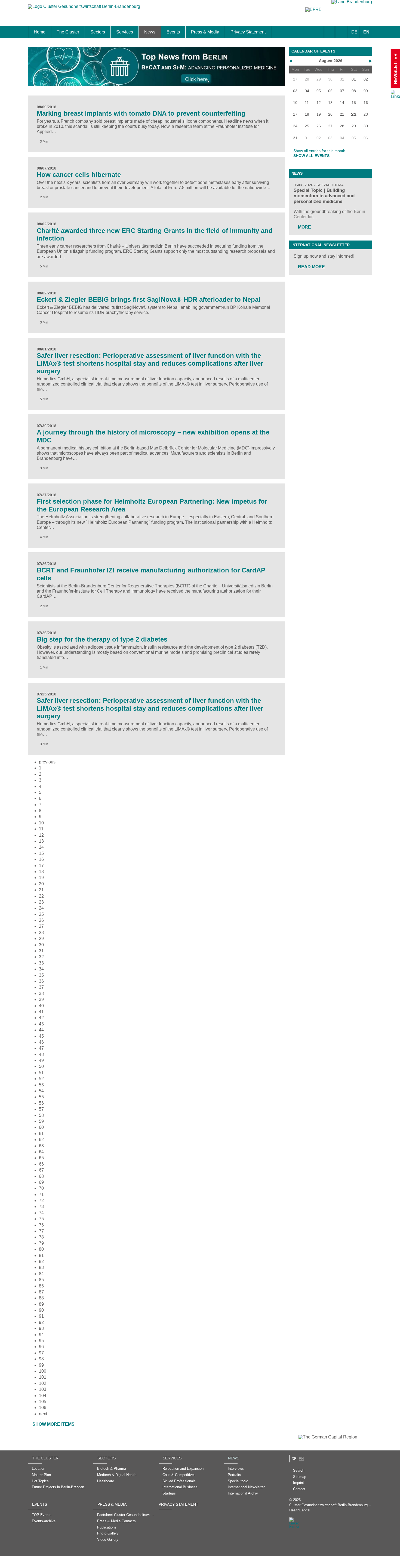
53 (41, 1085)
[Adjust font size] (342, 32)
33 (41, 963)
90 (41, 1310)
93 (41, 1328)
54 (41, 1091)
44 (41, 1030)
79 (41, 1243)
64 (41, 1152)
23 (41, 902)
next (43, 1414)
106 (42, 1407)
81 (41, 1255)
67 (41, 1170)
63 (41, 1146)
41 (41, 1011)
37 (41, 987)
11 (41, 829)
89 (41, 1304)
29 (41, 938)
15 (41, 853)
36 (41, 981)
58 (41, 1115)
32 (41, 956)
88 (41, 1298)
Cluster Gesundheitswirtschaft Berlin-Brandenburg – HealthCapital (330, 1507)
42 (41, 1017)
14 (41, 847)
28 (41, 932)
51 (41, 1072)
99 (41, 1365)
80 (41, 1249)
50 (41, 1066)
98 (41, 1359)
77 (41, 1231)
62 (41, 1139)
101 (42, 1377)
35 (41, 975)
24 (41, 908)
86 (41, 1286)
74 (41, 1212)
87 (41, 1292)
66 (41, 1164)
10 (41, 823)
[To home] (84, 9)
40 (41, 1005)
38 (41, 993)
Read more (311, 266)
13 (41, 841)
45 (41, 1036)
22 (41, 896)
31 (41, 950)
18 (41, 871)
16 (41, 859)
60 (41, 1127)
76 (41, 1225)
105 (42, 1401)
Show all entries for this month (319, 151)
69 (41, 1182)
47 (41, 1048)
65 (41, 1158)
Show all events (311, 155)
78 (41, 1237)
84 (41, 1273)
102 (42, 1383)
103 (42, 1389)
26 (41, 920)
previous (47, 762)
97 (41, 1353)
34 (41, 969)
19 (41, 877)
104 (42, 1395)
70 (41, 1188)
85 (41, 1279)
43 (41, 1024)
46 (41, 1042)
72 (41, 1200)
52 (41, 1078)
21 (41, 890)
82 (41, 1261)
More (304, 227)
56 (41, 1103)
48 (41, 1054)
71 (41, 1194)
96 (41, 1346)
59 (41, 1121)
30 (41, 944)
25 (41, 914)
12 (41, 835)
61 (41, 1133)
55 (41, 1097)
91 (41, 1316)
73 (41, 1206)
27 (41, 926)
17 (41, 865)
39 (41, 999)
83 (41, 1267)
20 (41, 884)
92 (41, 1322)
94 (41, 1334)
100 (42, 1371)
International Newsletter (320, 245)
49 (41, 1060)
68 (41, 1176)
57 (41, 1109)
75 (41, 1218)
